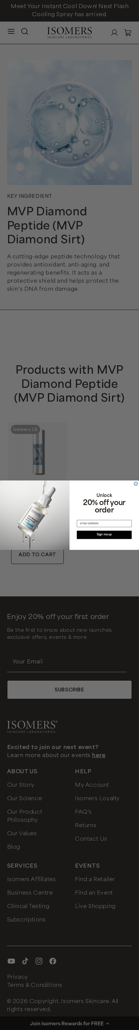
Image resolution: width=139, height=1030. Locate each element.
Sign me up (104, 534)
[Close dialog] (136, 484)
